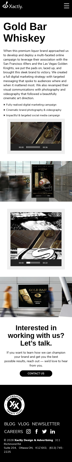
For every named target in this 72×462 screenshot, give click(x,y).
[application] (35, 136)
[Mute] (51, 147)
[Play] (15, 147)
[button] (36, 136)
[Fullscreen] (57, 147)
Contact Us (36, 373)
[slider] (33, 147)
